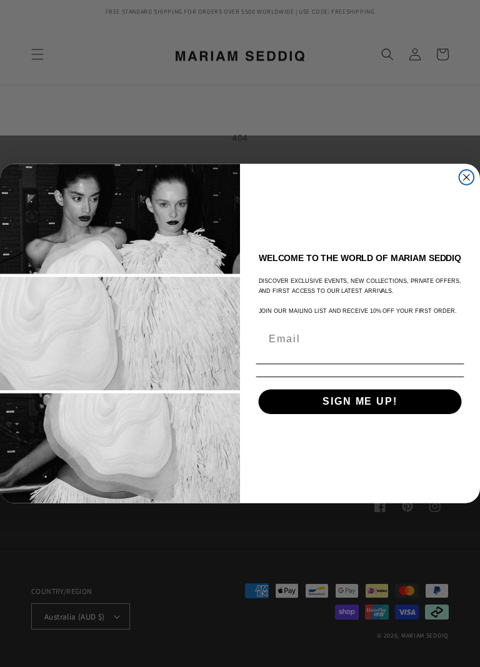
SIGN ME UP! (359, 401)
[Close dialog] (466, 177)
